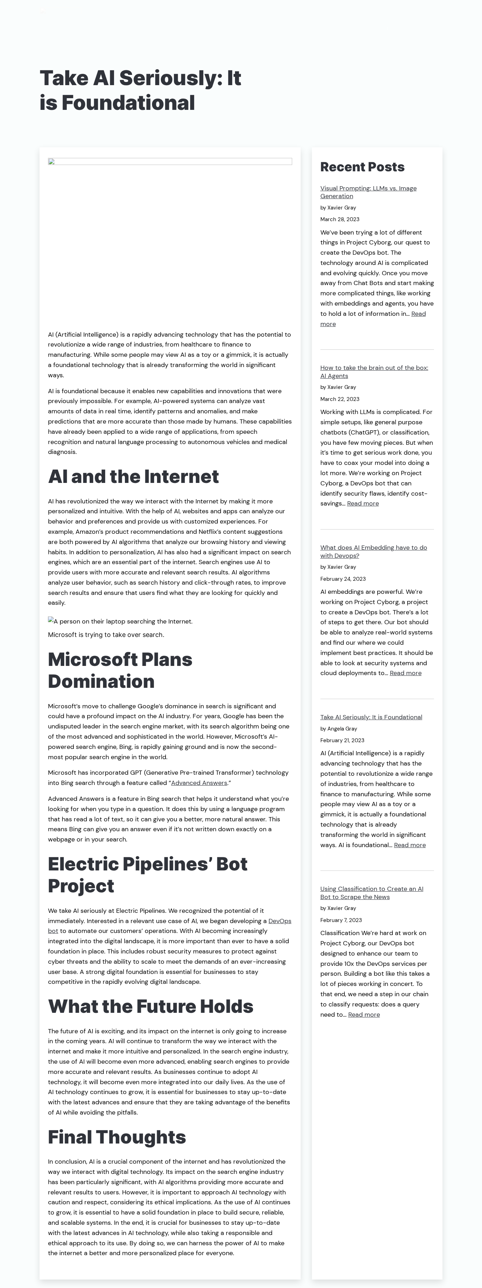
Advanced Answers (199, 783)
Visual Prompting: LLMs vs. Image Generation (368, 192)
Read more (363, 503)
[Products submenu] (231, 28)
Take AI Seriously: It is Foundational (371, 717)
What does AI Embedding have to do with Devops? (373, 552)
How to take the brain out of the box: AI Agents (374, 372)
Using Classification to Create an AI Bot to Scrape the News (371, 893)
